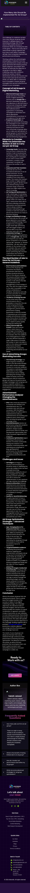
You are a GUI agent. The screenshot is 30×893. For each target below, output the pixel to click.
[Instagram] (15, 806)
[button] (24, 26)
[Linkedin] (18, 806)
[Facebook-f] (12, 806)
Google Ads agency (15, 624)
